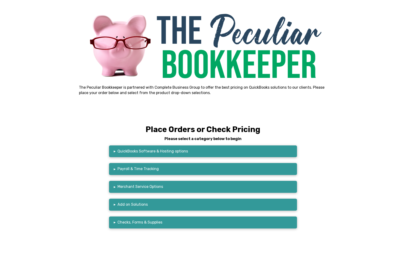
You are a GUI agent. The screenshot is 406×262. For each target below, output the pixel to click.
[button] (203, 151)
